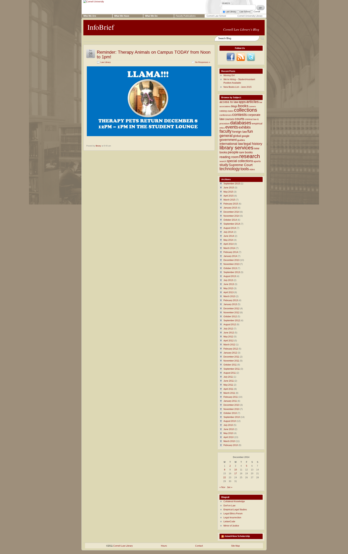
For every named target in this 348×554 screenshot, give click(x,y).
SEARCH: (226, 3)
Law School (245, 12)
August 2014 (229, 228)
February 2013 (230, 300)
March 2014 (229, 248)
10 (235, 469)
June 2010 (228, 429)
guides (241, 140)
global (237, 135)
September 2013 (231, 272)
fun (250, 131)
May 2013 (228, 288)
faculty (225, 131)
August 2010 (229, 421)
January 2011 (230, 401)
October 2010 (230, 413)
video (252, 169)
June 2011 (228, 381)
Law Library (231, 12)
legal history (253, 144)
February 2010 (230, 445)
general (226, 135)
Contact (199, 546)
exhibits (245, 127)
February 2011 (230, 397)
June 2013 (228, 284)
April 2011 (228, 389)
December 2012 (231, 308)
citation (230, 111)
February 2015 (230, 203)
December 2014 (231, 212)
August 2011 (229, 373)
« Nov (222, 487)
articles (252, 102)
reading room (229, 157)
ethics (222, 128)
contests (239, 114)
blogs (234, 106)
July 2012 (228, 328)
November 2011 (231, 360)
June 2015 (228, 187)
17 (235, 473)
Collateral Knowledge (234, 501)
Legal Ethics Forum (233, 513)
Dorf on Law (229, 505)
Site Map (235, 546)
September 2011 (231, 369)
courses (229, 119)
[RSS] (240, 57)
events (231, 127)
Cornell (257, 12)
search (222, 161)
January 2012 (230, 353)
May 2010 (228, 433)
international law (231, 144)
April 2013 (228, 292)
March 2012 (229, 344)
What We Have (121, 16)
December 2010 (231, 405)
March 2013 (229, 296)
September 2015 (231, 183)
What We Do (151, 16)
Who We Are (89, 16)
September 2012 (231, 320)
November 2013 (231, 264)
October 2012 (230, 316)
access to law (228, 102)
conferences (225, 115)
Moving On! (229, 75)
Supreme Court (240, 165)
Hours (164, 546)
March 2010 (229, 441)
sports (257, 161)
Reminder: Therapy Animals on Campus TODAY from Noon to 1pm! (153, 54)
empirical (257, 123)
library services (236, 147)
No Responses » (202, 62)
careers (252, 106)
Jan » (229, 487)
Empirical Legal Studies (235, 509)
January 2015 (230, 207)
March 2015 (229, 200)
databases (240, 122)
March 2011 (229, 393)
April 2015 (228, 196)
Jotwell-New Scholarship (237, 536)
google (245, 136)
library (98, 146)
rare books (246, 152)
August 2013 (229, 276)
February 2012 (230, 349)
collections (245, 110)
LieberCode (229, 521)
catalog (223, 111)
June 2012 (228, 332)
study (223, 165)
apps (242, 102)
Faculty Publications (186, 16)
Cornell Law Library (123, 546)
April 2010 (228, 437)
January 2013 (230, 304)
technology (229, 168)
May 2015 (228, 192)
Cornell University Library (249, 16)
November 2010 (231, 409)
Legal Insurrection (232, 517)
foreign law (239, 131)
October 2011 (230, 364)
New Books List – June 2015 (237, 87)
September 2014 (231, 224)
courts (239, 119)
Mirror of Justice (231, 525)
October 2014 (230, 220)
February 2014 (230, 252)
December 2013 (231, 260)
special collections (240, 161)
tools (245, 169)
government (228, 140)
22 (224, 477)
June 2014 (228, 236)
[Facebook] (230, 57)
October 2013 (230, 268)
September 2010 (231, 417)
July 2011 (228, 377)
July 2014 (228, 232)
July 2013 (228, 280)
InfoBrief (100, 27)
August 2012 (229, 324)
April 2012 (228, 340)
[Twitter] (250, 57)
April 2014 (228, 244)
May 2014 (228, 240)
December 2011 (231, 356)
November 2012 (231, 312)
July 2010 (228, 425)
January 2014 (230, 256)
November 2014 (231, 216)
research (249, 156)
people (233, 152)
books (243, 106)
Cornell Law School (216, 16)
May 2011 (228, 385)
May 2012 (228, 336)
